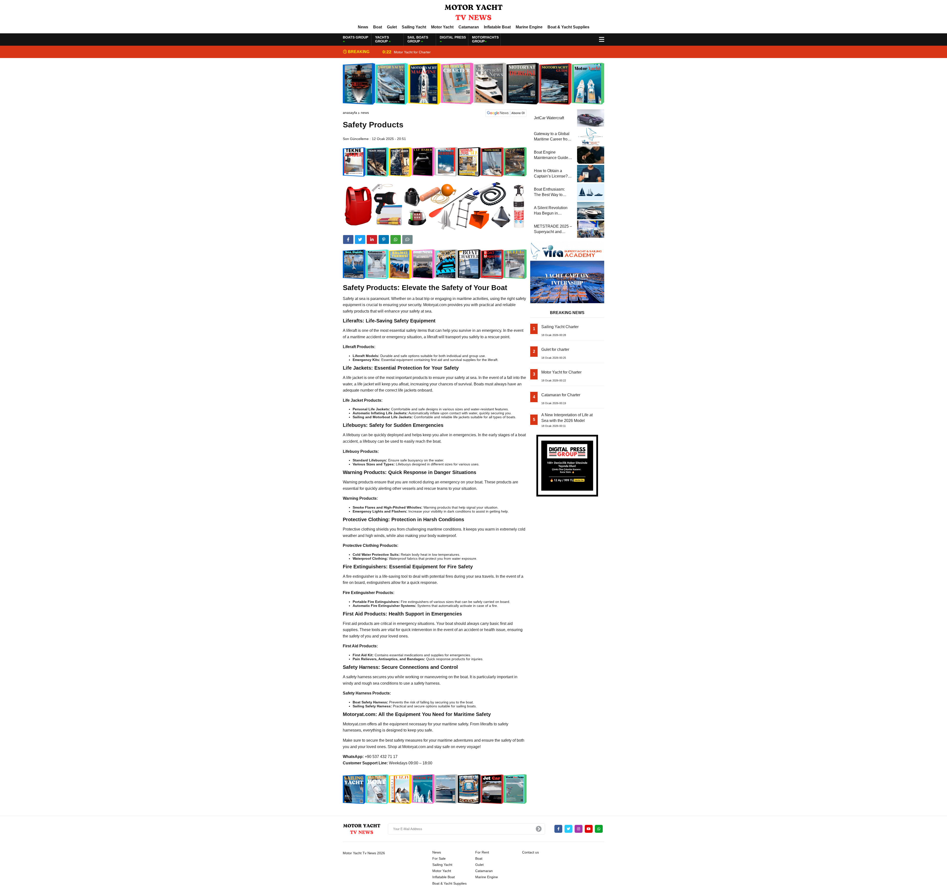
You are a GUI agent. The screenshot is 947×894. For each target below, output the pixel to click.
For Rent (482, 852)
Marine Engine (529, 27)
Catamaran (468, 27)
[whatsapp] (599, 829)
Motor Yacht (442, 27)
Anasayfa (350, 113)
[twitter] (360, 239)
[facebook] (348, 239)
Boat (377, 27)
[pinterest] (383, 239)
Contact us (530, 852)
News (363, 27)
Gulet (392, 27)
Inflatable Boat (497, 27)
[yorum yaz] (407, 239)
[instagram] (579, 829)
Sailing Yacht (414, 27)
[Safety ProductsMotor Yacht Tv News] (473, 12)
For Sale (439, 858)
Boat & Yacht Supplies (568, 27)
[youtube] (589, 829)
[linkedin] (371, 239)
